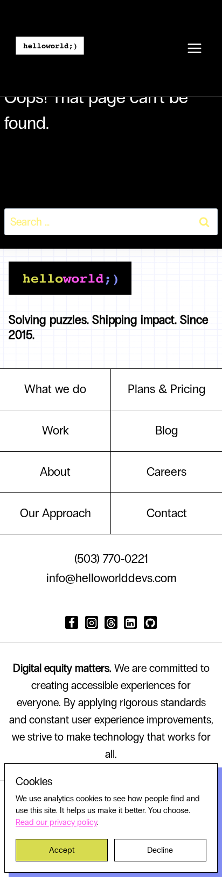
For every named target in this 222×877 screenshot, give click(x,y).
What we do (55, 389)
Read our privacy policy (56, 822)
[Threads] (111, 622)
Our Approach (55, 513)
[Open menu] (194, 48)
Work (55, 430)
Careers (166, 472)
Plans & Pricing (167, 389)
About (55, 472)
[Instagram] (91, 622)
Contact (167, 513)
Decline (160, 850)
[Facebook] (71, 622)
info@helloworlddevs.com (111, 578)
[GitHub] (150, 622)
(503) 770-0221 (111, 559)
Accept (61, 850)
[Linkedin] (130, 622)
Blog (166, 430)
